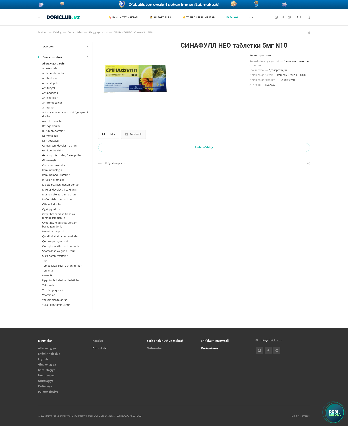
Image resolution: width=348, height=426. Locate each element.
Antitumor (48, 107)
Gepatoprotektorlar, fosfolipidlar (61, 155)
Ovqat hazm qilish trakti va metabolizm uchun (58, 216)
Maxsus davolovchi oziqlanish (60, 189)
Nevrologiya (46, 375)
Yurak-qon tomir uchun (56, 304)
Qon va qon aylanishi (55, 241)
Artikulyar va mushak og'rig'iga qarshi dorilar (65, 114)
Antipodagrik (50, 93)
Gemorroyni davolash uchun (59, 145)
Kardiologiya (46, 370)
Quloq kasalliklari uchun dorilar (61, 246)
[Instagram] (276, 17)
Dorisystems (209, 348)
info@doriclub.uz (271, 340)
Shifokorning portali (215, 340)
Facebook (136, 134)
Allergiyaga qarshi (53, 63)
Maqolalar (45, 340)
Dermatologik (50, 135)
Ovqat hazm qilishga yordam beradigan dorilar (59, 224)
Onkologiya (45, 381)
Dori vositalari (52, 57)
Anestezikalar (50, 68)
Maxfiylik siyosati (300, 415)
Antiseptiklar (50, 97)
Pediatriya (45, 386)
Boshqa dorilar (51, 126)
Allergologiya (47, 348)
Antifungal (48, 88)
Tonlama (47, 270)
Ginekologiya (47, 364)
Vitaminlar (48, 295)
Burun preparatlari (53, 131)
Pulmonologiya (48, 391)
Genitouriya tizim (52, 150)
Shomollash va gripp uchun (59, 251)
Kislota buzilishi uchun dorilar (60, 184)
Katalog (97, 340)
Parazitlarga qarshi (53, 231)
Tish (44, 260)
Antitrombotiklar (52, 102)
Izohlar (111, 134)
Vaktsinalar (49, 285)
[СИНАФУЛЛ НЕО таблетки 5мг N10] (135, 78)
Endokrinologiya (49, 353)
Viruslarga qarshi (52, 290)
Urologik (47, 275)
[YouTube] (289, 17)
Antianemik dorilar (53, 73)
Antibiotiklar (49, 78)
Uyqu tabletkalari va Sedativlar (60, 280)
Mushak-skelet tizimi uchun (59, 194)
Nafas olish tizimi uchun (57, 199)
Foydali (43, 359)
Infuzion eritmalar (53, 179)
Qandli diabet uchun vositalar (60, 236)
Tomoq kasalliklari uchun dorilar (62, 265)
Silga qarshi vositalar (55, 256)
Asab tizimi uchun (53, 121)
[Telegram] (283, 17)
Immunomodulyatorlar (56, 175)
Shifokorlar (154, 348)
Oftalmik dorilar (51, 204)
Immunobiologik (52, 170)
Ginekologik (49, 160)
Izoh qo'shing (204, 147)
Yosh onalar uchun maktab (165, 340)
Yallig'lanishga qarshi (55, 300)
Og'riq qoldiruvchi (53, 209)
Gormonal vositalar (53, 165)
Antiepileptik (50, 83)
